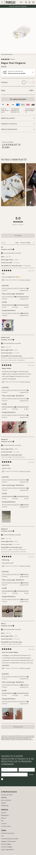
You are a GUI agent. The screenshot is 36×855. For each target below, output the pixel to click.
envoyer (31, 774)
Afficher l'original (25, 280)
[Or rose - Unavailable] (33, 82)
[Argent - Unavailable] (28, 82)
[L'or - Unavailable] (24, 82)
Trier (17, 242)
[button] (8, 59)
